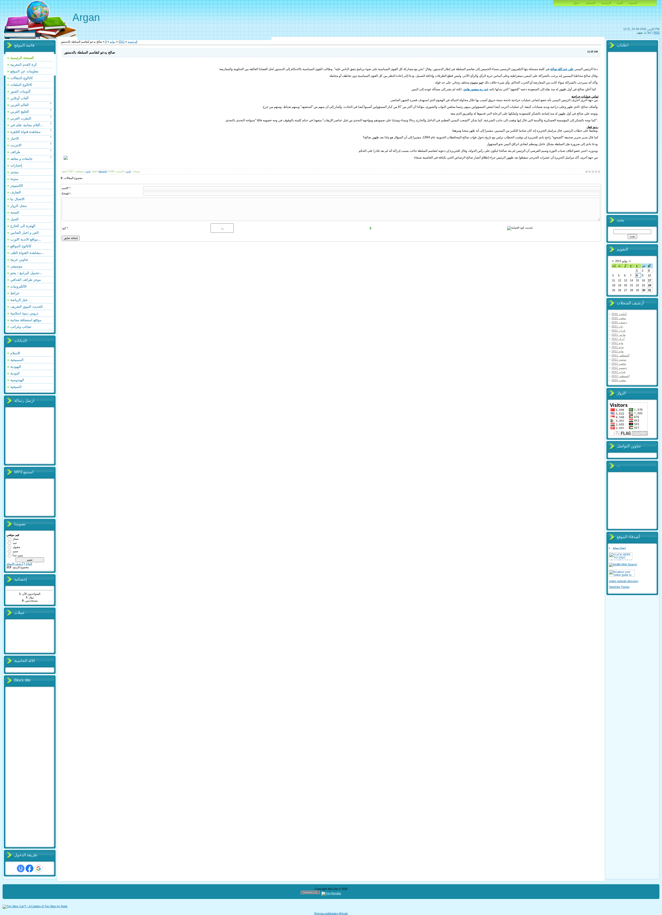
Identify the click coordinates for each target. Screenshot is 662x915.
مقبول (16, 547)
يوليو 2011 (621, 260)
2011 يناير (617, 326)
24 (649, 285)
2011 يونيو (618, 347)
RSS (656, 32)
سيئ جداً (18, 555)
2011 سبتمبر (619, 359)
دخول (576, 2)
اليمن (88, 171)
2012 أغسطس (620, 376)
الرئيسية (606, 2)
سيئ (15, 551)
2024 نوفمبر (619, 380)
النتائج (29, 563)
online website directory (623, 581)
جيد (15, 542)
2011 (121, 41)
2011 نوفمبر (619, 363)
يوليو (112, 41)
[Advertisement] (27, 767)
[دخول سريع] (21, 868)
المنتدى (619, 2)
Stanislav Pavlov (619, 586)
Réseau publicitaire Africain (331, 913)
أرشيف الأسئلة (14, 563)
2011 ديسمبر (619, 367)
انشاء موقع (619, 547)
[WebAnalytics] (351, 893)
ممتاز (16, 538)
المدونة (633, 2)
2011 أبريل (618, 338)
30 (643, 290)
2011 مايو (617, 342)
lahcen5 (103, 171)
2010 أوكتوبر (619, 314)
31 (649, 290)
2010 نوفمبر (619, 318)
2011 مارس (619, 334)
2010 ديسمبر (619, 322)
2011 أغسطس (620, 355)
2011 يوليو (618, 351)
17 (649, 280)
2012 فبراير (618, 371)
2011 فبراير (618, 330)
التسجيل (590, 2)
